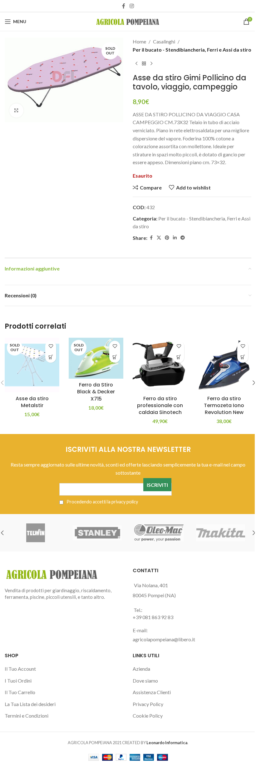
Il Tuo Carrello (20, 692)
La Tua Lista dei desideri (30, 704)
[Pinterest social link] (167, 238)
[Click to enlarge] (16, 110)
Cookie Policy (148, 716)
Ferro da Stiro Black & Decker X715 (96, 391)
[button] (178, 357)
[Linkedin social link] (175, 238)
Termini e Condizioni (26, 716)
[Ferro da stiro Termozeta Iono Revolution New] (224, 365)
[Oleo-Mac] (159, 532)
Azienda (141, 669)
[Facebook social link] (123, 6)
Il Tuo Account (20, 669)
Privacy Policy (148, 704)
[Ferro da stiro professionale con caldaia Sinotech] (160, 365)
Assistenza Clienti (152, 692)
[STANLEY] (97, 532)
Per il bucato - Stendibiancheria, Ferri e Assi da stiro (192, 50)
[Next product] (151, 63)
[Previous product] (136, 63)
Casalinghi (164, 41)
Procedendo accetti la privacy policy (102, 501)
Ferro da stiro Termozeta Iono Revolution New (224, 405)
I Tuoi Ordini (18, 681)
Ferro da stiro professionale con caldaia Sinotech (160, 405)
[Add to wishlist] (50, 346)
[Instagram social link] (131, 6)
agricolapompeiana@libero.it (164, 639)
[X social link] (159, 238)
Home (139, 41)
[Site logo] (128, 21)
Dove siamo (145, 681)
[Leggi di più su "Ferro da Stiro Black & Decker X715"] (114, 357)
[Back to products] (144, 63)
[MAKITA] (221, 532)
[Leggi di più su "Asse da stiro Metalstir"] (50, 357)
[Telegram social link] (183, 238)
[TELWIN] (35, 532)
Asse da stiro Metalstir (32, 402)
